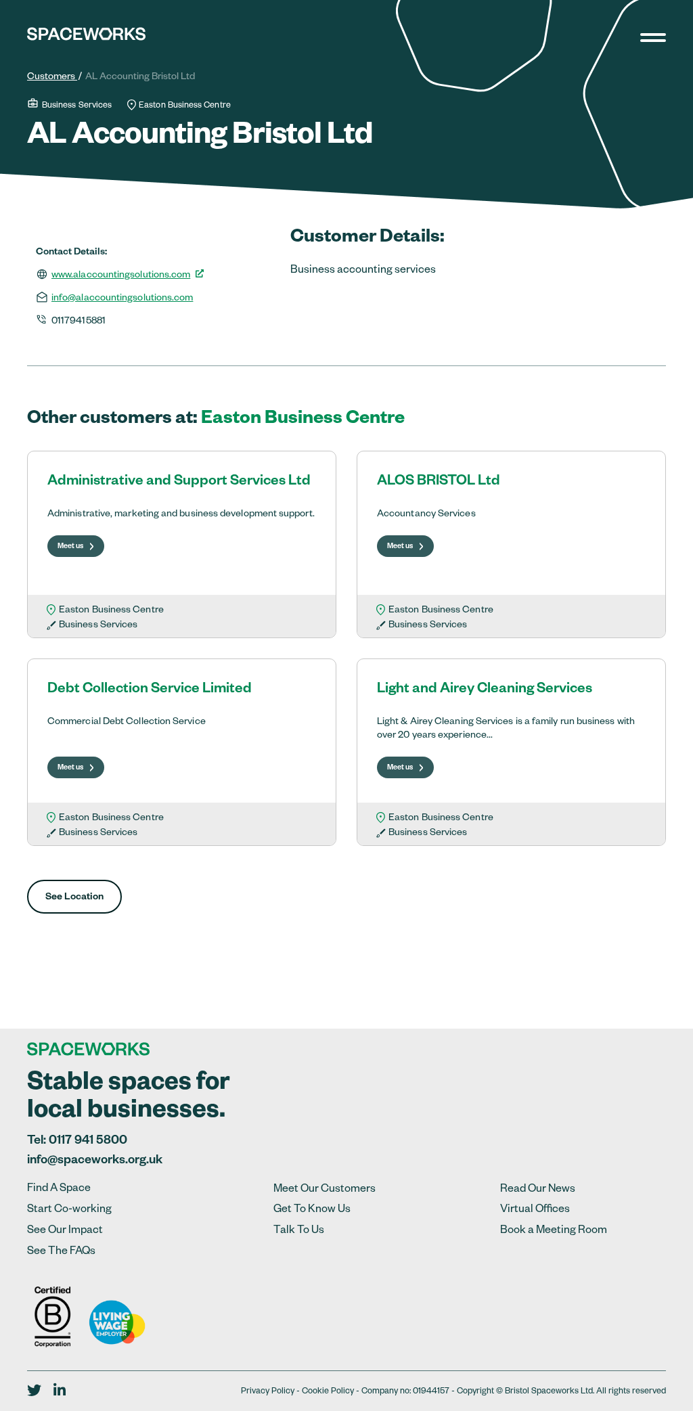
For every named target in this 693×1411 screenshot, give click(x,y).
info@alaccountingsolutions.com (122, 299)
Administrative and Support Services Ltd (179, 483)
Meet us (70, 547)
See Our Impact (65, 1232)
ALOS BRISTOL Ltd (438, 483)
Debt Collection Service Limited (149, 690)
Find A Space (59, 1190)
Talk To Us (298, 1232)
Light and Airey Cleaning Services (484, 690)
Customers (52, 77)
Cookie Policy (328, 1392)
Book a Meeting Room (553, 1232)
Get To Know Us (312, 1211)
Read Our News (537, 1190)
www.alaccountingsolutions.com (120, 276)
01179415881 (78, 322)
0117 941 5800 (88, 1141)
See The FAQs (61, 1253)
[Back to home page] (86, 40)
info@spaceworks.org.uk (94, 1161)
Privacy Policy (267, 1392)
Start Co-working (69, 1211)
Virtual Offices (535, 1211)
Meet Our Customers (324, 1190)
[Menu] (660, 36)
